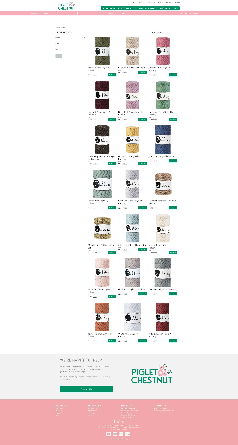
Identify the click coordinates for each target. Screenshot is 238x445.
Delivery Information (128, 408)
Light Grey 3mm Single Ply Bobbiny (130, 202)
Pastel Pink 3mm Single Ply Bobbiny (100, 290)
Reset (59, 56)
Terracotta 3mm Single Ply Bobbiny (100, 335)
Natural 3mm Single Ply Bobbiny (159, 246)
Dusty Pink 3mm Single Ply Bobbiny (130, 113)
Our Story (141, 2)
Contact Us (86, 389)
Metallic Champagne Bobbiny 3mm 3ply (162, 202)
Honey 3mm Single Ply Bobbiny (128, 157)
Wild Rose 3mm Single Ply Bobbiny (160, 335)
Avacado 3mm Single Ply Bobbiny (99, 69)
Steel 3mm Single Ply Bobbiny (162, 289)
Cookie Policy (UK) (128, 415)
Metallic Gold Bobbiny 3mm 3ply (101, 246)
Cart (90, 415)
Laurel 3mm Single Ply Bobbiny (98, 202)
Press (58, 413)
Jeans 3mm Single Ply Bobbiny (162, 156)
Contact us (151, 2)
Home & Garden (124, 8)
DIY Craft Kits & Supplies (145, 8)
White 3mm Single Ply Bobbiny (128, 335)
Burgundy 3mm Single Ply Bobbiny (99, 113)
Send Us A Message (160, 408)
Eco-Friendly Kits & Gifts (116, 13)
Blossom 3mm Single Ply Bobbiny (159, 69)
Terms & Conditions (128, 417)
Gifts (175, 8)
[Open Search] (158, 2)
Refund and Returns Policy (130, 410)
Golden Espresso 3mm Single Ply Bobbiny (101, 157)
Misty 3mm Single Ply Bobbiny (132, 245)
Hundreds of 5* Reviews (189, 13)
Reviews (59, 411)
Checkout (91, 413)
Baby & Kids (165, 8)
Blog (134, 2)
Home (57, 27)
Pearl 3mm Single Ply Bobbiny (131, 289)
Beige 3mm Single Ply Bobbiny (132, 67)
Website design (114, 439)
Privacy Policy (126, 413)
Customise (112, 74)
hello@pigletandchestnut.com (164, 410)
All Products (109, 8)
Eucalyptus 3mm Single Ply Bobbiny (160, 113)
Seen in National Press (39, 13)
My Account (92, 411)
